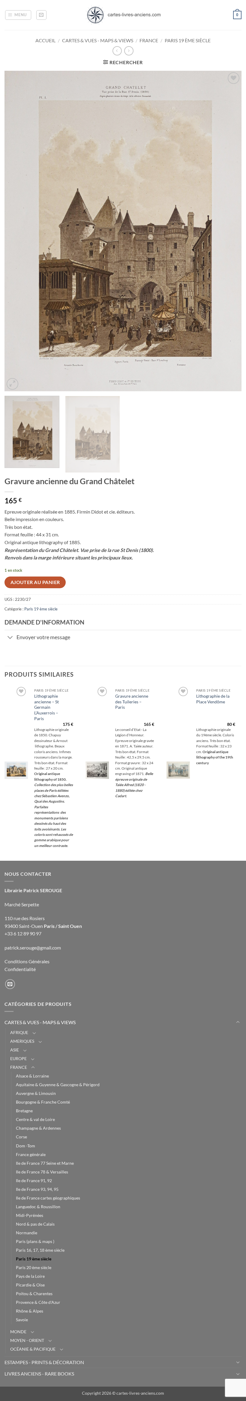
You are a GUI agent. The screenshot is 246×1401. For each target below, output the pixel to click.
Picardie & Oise (30, 1284)
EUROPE (18, 1058)
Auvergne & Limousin (36, 1093)
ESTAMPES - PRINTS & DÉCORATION (44, 1362)
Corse (21, 1136)
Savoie (22, 1319)
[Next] (229, 231)
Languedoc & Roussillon (38, 1206)
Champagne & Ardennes (38, 1128)
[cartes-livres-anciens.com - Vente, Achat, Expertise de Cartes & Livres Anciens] (123, 15)
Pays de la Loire (30, 1276)
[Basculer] (10, 638)
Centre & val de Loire (35, 1119)
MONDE (18, 1331)
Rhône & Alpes (29, 1310)
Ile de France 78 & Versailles (42, 1171)
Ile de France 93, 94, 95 (37, 1189)
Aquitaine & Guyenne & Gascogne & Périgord (58, 1084)
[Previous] (16, 231)
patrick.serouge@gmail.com (32, 947)
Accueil (45, 40)
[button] (18, 15)
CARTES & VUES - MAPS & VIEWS (97, 40)
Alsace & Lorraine (32, 1075)
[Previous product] (129, 50)
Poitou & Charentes (34, 1293)
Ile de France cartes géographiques (48, 1197)
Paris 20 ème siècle (33, 1267)
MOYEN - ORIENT (27, 1340)
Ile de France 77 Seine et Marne (45, 1163)
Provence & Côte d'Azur (38, 1302)
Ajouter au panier (35, 582)
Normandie (26, 1232)
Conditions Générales (27, 961)
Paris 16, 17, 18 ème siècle (40, 1250)
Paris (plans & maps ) (35, 1241)
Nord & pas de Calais (35, 1224)
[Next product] (117, 50)
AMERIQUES (22, 1041)
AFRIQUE (19, 1032)
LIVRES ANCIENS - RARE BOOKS (39, 1373)
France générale (31, 1154)
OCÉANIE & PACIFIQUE (33, 1349)
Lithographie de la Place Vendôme (213, 698)
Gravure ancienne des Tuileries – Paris (131, 701)
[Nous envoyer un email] (10, 984)
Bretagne (24, 1110)
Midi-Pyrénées (29, 1215)
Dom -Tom (25, 1145)
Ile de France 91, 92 (34, 1180)
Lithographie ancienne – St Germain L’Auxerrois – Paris (46, 707)
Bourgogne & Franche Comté (43, 1101)
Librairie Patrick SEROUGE (33, 890)
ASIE (14, 1049)
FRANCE (149, 40)
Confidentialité (20, 969)
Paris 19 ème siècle (188, 40)
